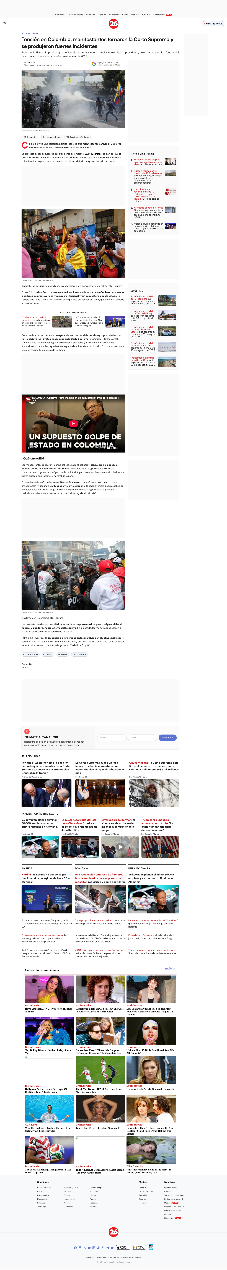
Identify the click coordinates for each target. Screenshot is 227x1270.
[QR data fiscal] (151, 1249)
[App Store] (123, 1247)
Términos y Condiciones (107, 1257)
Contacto (168, 1191)
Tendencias (68, 1206)
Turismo (93, 1206)
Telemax (142, 1199)
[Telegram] (107, 1247)
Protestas (62, 654)
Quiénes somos (170, 1187)
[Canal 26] (113, 1232)
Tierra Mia (143, 1195)
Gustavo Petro (79, 654)
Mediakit (171, 1203)
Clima (39, 1191)
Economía (81, 868)
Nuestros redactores (173, 1210)
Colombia (48, 654)
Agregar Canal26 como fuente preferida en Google (109, 63)
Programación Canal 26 (174, 1206)
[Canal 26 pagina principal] (113, 28)
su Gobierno (104, 292)
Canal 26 (31, 62)
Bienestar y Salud (71, 1187)
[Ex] (84, 1247)
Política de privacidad (173, 1199)
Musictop (143, 1203)
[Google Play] (139, 1247)
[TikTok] (98, 1247)
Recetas (93, 1203)
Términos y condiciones (174, 1195)
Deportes (67, 1191)
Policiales (41, 1203)
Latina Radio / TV (146, 1191)
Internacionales (30, 33)
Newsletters (172, 1218)
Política (27, 868)
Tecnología (41, 1206)
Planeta (93, 1199)
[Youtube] (89, 1247)
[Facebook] (75, 1247)
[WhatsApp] (103, 1247)
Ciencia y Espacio (97, 1187)
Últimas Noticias (44, 1187)
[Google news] (112, 1247)
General (67, 1195)
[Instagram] (80, 1247)
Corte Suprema (30, 654)
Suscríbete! (167, 737)
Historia (93, 1195)
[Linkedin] (93, 1247)
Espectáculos (43, 1195)
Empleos (168, 1214)
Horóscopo (42, 1199)
